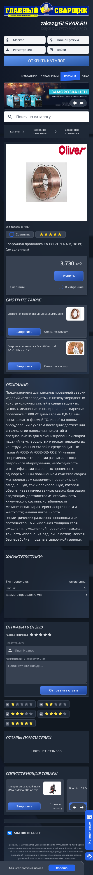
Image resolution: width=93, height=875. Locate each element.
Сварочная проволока (72, 131)
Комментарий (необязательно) (25, 658)
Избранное (29, 76)
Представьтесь (15, 643)
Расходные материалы (39, 131)
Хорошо (61, 868)
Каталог (15, 131)
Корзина (70, 76)
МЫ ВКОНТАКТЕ (27, 833)
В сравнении (50, 76)
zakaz (64, 23)
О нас (85, 76)
